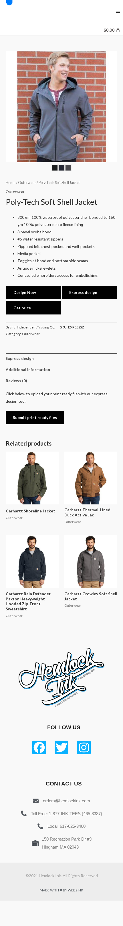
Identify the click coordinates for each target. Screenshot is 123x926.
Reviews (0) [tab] (16, 380)
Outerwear (27, 183)
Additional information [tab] (28, 369)
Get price (22, 307)
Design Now (24, 292)
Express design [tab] (20, 358)
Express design (83, 292)
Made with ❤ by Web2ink (61, 890)
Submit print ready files (35, 417)
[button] (118, 12)
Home (10, 183)
